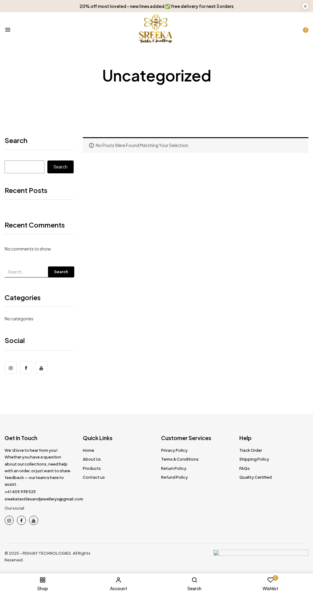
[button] (303, 28)
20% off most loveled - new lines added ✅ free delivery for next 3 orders (156, 6)
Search (16, 141)
